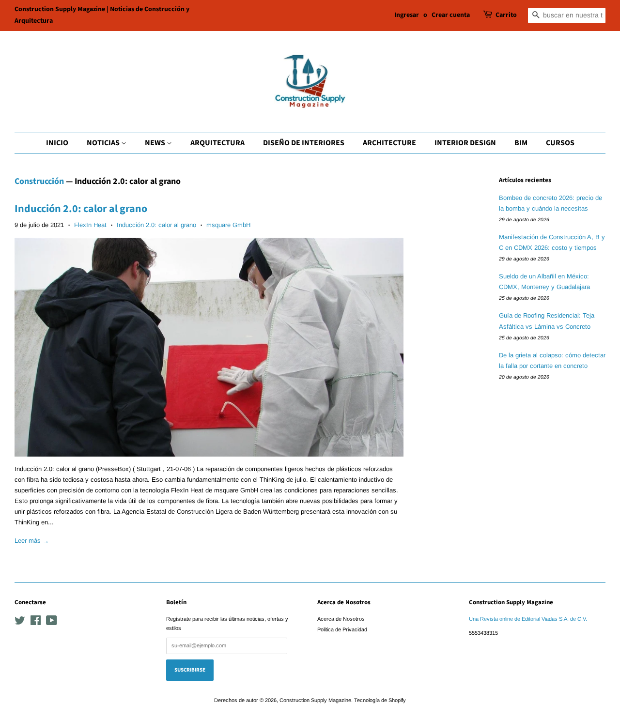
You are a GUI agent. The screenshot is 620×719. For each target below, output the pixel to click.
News (156, 143)
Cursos (560, 143)
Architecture (389, 143)
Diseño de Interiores (303, 143)
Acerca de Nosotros (341, 619)
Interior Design (465, 143)
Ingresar (406, 15)
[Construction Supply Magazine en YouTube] (51, 623)
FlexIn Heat (90, 225)
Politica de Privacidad (342, 629)
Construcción (39, 181)
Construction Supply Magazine (315, 700)
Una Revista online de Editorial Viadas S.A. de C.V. (528, 619)
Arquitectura (217, 143)
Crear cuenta (451, 15)
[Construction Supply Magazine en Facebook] (35, 623)
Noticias (104, 143)
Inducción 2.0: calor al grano (81, 208)
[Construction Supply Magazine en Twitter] (20, 623)
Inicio (57, 143)
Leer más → (32, 540)
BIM (520, 143)
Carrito (506, 15)
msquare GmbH (228, 225)
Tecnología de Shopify (380, 700)
